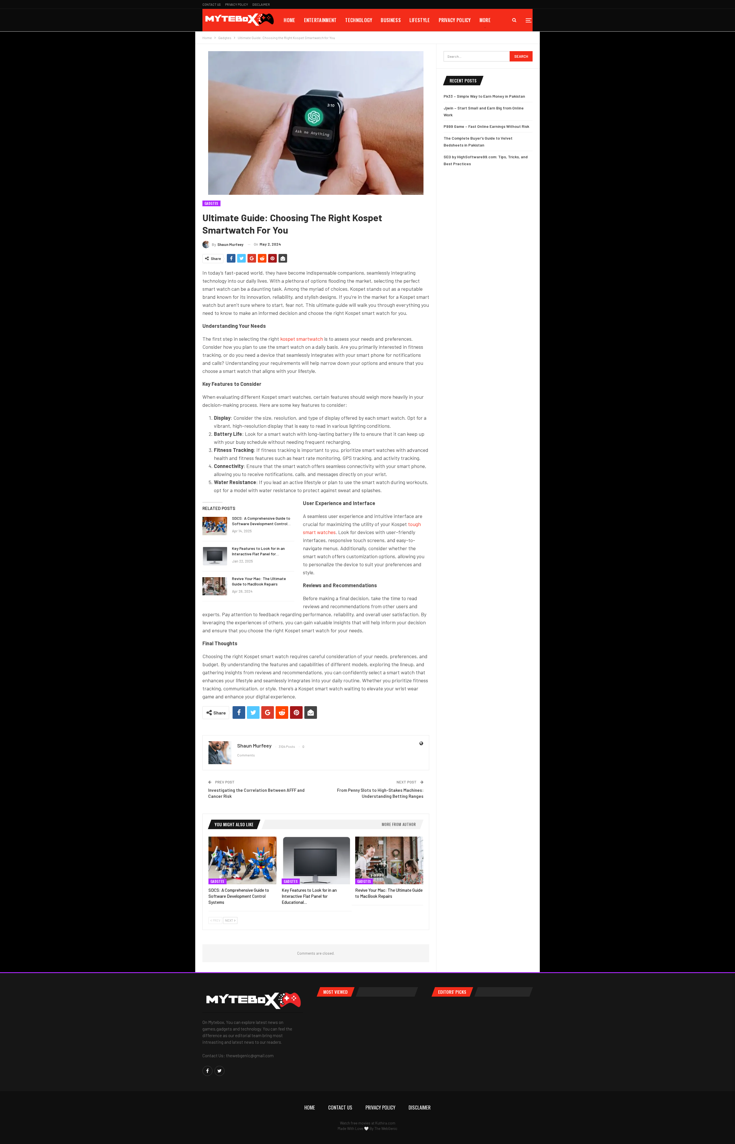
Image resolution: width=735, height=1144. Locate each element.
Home (289, 20)
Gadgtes (211, 203)
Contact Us (211, 4)
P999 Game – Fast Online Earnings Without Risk (486, 126)
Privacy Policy (236, 4)
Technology (358, 20)
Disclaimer (261, 4)
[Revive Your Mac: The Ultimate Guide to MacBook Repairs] (214, 586)
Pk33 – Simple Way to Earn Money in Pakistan (484, 96)
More (485, 20)
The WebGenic (385, 1128)
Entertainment (320, 20)
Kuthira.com (385, 1123)
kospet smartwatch (301, 339)
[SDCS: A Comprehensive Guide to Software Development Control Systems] (214, 526)
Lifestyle (419, 20)
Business (391, 20)
